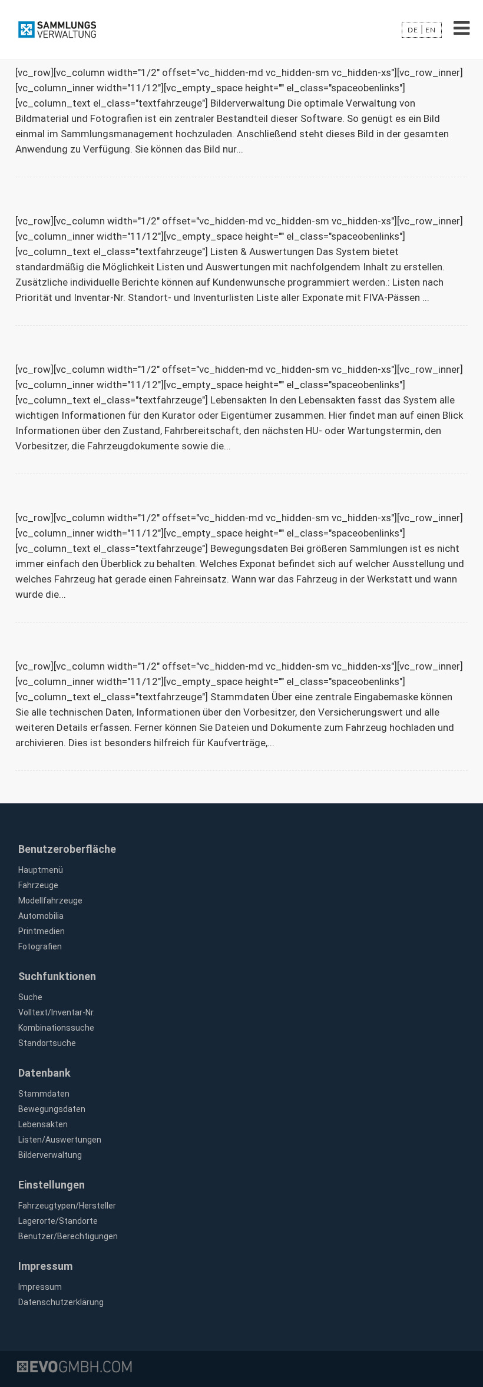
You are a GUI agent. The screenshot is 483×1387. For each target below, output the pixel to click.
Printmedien (41, 931)
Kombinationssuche (56, 1027)
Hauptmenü (40, 870)
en (430, 30)
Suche (30, 997)
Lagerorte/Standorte (58, 1221)
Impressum (40, 1287)
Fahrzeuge (38, 885)
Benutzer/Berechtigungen (68, 1236)
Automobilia (41, 916)
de (413, 30)
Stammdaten (44, 1093)
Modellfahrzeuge (50, 900)
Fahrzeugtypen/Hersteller (67, 1205)
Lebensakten (43, 1124)
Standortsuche (47, 1043)
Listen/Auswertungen (59, 1139)
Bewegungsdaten (51, 1109)
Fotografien (40, 946)
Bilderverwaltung (50, 1155)
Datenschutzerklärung (61, 1302)
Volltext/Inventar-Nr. (56, 1012)
